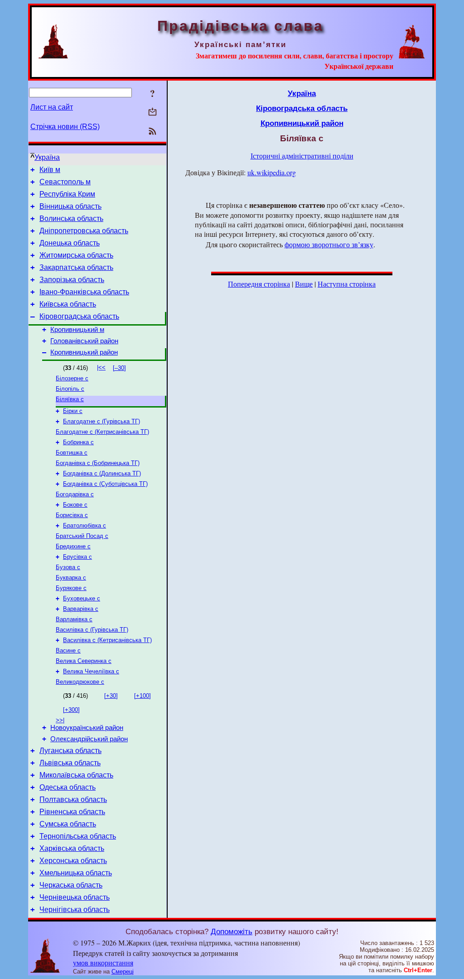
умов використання (103, 962)
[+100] (142, 695)
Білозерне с (72, 378)
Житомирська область (76, 255)
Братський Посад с (82, 536)
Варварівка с (80, 608)
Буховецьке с (81, 598)
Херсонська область (73, 860)
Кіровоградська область (79, 316)
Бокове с (75, 504)
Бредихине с (73, 546)
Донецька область (69, 243)
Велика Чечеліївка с (91, 671)
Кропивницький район (84, 352)
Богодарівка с (75, 494)
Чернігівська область (74, 909)
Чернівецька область (74, 897)
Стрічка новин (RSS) (65, 126)
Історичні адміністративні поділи (302, 155)
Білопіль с (70, 388)
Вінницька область (70, 206)
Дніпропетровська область (83, 231)
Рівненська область (72, 812)
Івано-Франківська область (84, 292)
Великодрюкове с (80, 681)
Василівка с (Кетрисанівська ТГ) (107, 640)
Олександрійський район (89, 739)
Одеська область (67, 787)
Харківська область (71, 848)
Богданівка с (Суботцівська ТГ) (105, 483)
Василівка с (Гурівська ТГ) (92, 629)
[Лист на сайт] (152, 112)
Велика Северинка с (83, 660)
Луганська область (70, 750)
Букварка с (71, 577)
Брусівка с (77, 556)
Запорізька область (71, 279)
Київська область (67, 304)
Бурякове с (71, 588)
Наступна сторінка (347, 283)
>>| (60, 720)
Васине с (68, 650)
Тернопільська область (77, 836)
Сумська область (67, 824)
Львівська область (70, 763)
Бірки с (72, 411)
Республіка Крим (67, 194)
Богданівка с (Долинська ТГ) (102, 473)
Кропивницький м (77, 329)
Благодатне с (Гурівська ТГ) (101, 421)
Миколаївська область (76, 775)
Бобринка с (78, 442)
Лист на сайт (51, 107)
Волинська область (71, 218)
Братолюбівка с (84, 525)
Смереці (122, 971)
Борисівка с (72, 515)
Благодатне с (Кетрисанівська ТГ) (102, 431)
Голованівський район (84, 341)
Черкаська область (70, 885)
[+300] (71, 709)
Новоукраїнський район (86, 727)
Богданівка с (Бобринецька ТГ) (98, 463)
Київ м (49, 169)
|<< (101, 367)
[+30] (111, 695)
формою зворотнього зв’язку (329, 244)
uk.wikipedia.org (271, 172)
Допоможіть (231, 931)
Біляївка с (70, 399)
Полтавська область (73, 799)
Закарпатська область (76, 267)
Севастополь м (65, 182)
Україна (47, 157)
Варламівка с (74, 619)
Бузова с (68, 567)
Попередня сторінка (259, 283)
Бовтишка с (71, 452)
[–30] (119, 368)
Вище (304, 283)
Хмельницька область (75, 873)
